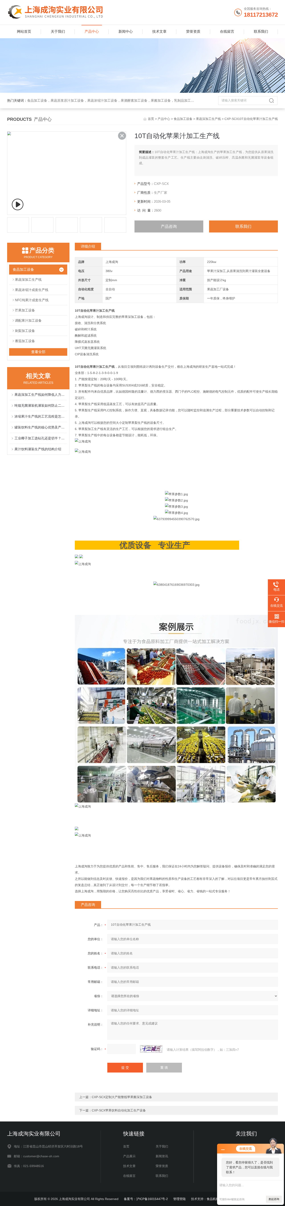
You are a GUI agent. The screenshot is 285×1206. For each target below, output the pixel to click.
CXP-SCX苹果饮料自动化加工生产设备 (119, 1110)
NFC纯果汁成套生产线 (32, 300)
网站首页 (24, 31)
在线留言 (227, 31)
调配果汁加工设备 (28, 320)
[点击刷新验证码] (151, 1049)
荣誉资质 (193, 31)
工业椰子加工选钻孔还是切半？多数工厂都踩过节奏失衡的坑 (40, 438)
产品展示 (129, 1156)
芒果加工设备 (25, 310)
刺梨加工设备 (25, 331)
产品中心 (92, 31)
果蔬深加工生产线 (208, 119)
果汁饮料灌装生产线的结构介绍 (37, 449)
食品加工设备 (183, 119)
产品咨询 (169, 226)
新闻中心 (125, 31)
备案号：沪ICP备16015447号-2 (146, 1199)
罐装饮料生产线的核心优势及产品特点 (40, 427)
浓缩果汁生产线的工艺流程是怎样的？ (40, 416)
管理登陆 (179, 1199)
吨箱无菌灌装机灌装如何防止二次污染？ (40, 405)
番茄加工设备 (25, 341)
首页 (151, 119)
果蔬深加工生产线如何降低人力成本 (40, 394)
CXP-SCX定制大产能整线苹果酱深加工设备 (122, 1097)
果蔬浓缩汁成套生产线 (31, 290)
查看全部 (38, 352)
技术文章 (159, 31)
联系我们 (261, 31)
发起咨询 (274, 1199)
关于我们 (58, 31)
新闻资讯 (162, 1156)
